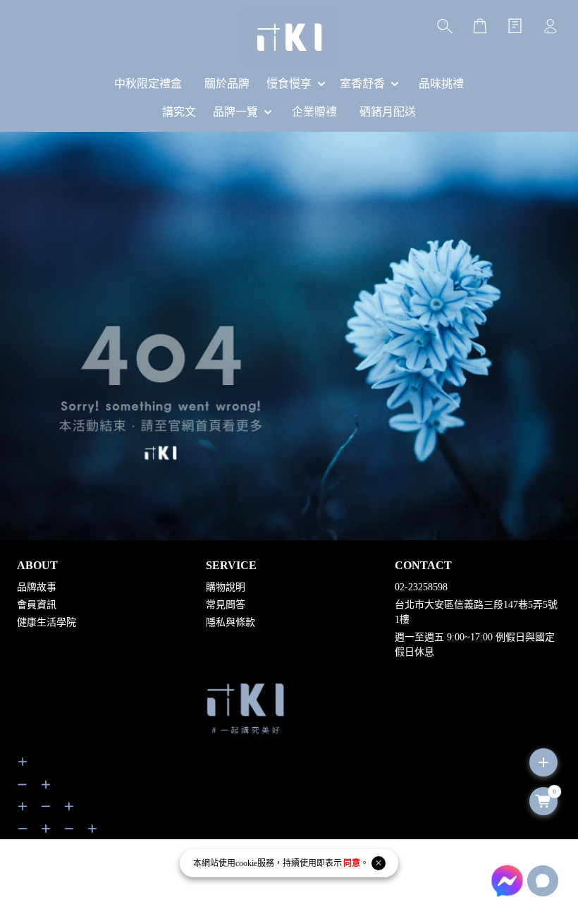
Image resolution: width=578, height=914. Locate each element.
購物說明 (225, 587)
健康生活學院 (46, 622)
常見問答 (225, 604)
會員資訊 (36, 604)
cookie (246, 863)
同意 (351, 863)
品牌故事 (36, 587)
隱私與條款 (230, 622)
